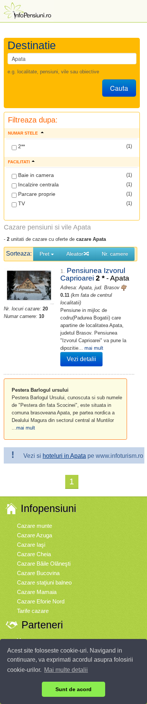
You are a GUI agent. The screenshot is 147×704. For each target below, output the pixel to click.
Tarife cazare (33, 611)
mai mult (93, 348)
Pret (45, 254)
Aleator (74, 254)
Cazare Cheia (34, 554)
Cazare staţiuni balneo (44, 582)
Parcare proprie (36, 194)
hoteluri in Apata (64, 456)
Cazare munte (34, 526)
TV (21, 203)
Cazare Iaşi (31, 544)
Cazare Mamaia (37, 592)
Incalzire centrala (38, 184)
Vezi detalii (81, 359)
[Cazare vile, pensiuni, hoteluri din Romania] (27, 10)
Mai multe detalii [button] (66, 670)
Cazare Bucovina (38, 573)
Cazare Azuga (34, 535)
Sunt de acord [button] (73, 689)
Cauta (119, 88)
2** (21, 146)
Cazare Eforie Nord (40, 601)
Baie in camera (35, 175)
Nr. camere (115, 254)
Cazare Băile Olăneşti (43, 563)
